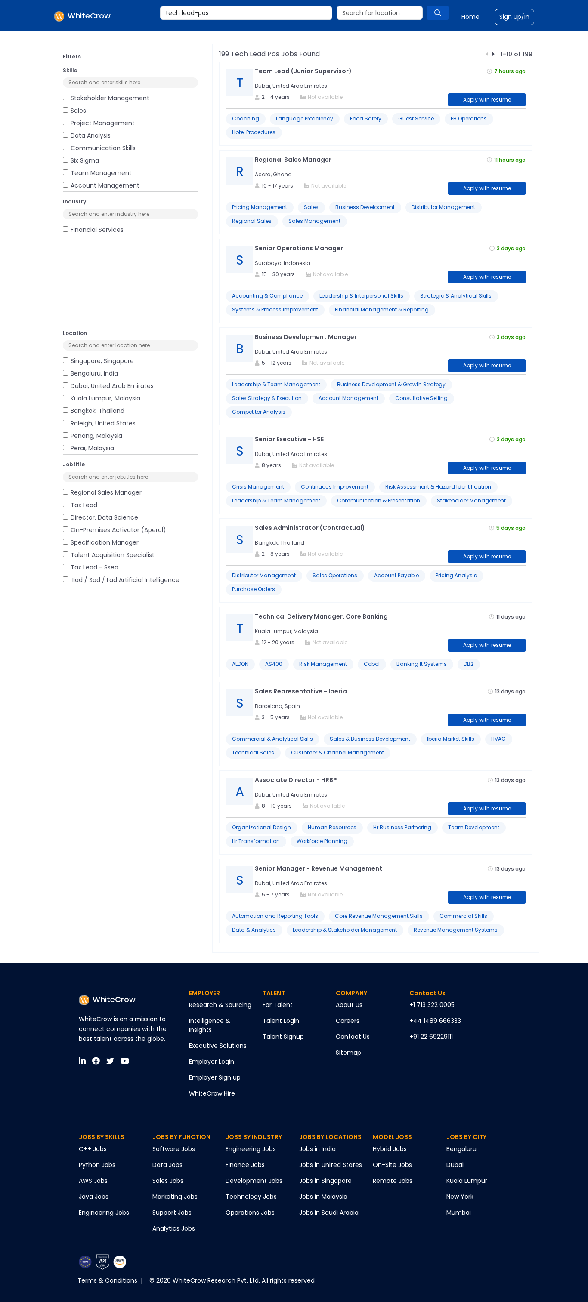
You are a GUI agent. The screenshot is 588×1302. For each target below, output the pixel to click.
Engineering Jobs (104, 1212)
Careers (347, 1020)
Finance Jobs (245, 1164)
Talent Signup (283, 1036)
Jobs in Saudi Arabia (329, 1212)
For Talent (278, 1004)
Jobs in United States (330, 1164)
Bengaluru (461, 1149)
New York (459, 1196)
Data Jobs (167, 1164)
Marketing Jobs (175, 1196)
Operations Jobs (250, 1212)
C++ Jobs (93, 1149)
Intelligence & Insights (209, 1025)
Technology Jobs (251, 1196)
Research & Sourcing (220, 1004)
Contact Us (353, 1036)
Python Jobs (97, 1164)
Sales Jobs (167, 1180)
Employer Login (211, 1061)
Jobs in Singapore (325, 1180)
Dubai (455, 1164)
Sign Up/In (514, 16)
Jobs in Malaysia (323, 1196)
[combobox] (246, 13)
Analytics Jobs (173, 1228)
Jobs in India (317, 1149)
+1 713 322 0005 (432, 1004)
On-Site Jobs (392, 1164)
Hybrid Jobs (390, 1149)
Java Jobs (93, 1196)
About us (349, 1004)
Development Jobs (254, 1180)
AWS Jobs (93, 1180)
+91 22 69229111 (431, 1036)
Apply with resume (487, 99)
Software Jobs (173, 1149)
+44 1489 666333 (435, 1020)
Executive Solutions (218, 1045)
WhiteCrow (114, 999)
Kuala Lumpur (466, 1180)
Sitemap (348, 1052)
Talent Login (281, 1020)
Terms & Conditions (107, 1280)
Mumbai (458, 1212)
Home (470, 16)
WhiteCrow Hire (212, 1093)
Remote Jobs (392, 1180)
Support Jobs (172, 1212)
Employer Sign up (215, 1077)
